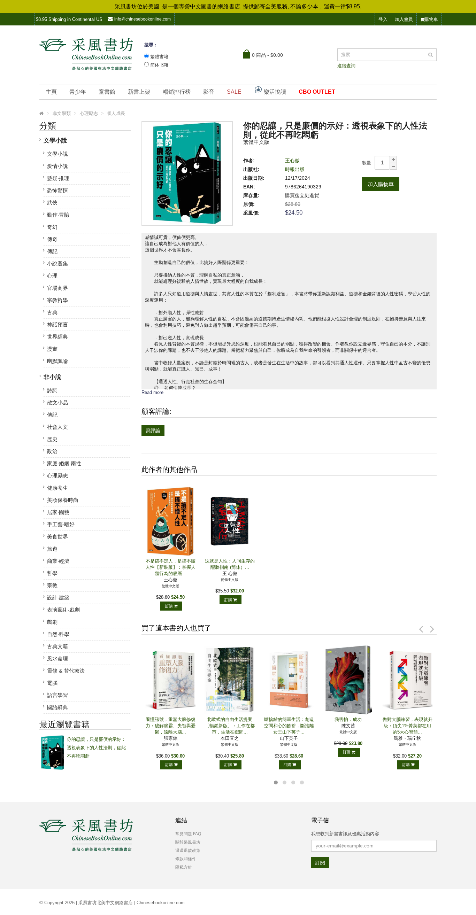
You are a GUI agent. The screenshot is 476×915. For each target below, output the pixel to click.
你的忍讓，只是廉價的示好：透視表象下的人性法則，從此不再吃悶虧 (96, 748)
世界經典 (57, 337)
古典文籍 (57, 646)
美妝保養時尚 (62, 500)
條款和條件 (185, 858)
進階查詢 (346, 65)
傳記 (52, 251)
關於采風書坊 (187, 842)
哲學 (52, 573)
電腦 (52, 683)
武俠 (52, 203)
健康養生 (57, 488)
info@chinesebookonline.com (142, 19)
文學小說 (55, 140)
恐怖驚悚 (57, 190)
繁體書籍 (159, 56)
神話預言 (57, 324)
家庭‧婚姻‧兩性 (64, 463)
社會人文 (57, 427)
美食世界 (57, 537)
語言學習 (57, 695)
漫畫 (52, 349)
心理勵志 (57, 476)
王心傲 (292, 160)
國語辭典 (57, 707)
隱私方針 (183, 867)
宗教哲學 (57, 300)
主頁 (51, 92)
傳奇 (52, 239)
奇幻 (52, 227)
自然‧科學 (58, 634)
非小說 (52, 377)
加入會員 (404, 19)
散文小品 (57, 402)
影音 (208, 92)
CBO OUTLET (317, 92)
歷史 (52, 439)
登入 (382, 19)
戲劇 (52, 622)
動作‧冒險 (58, 215)
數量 (366, 162)
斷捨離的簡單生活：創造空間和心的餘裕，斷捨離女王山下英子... (289, 726)
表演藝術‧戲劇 (63, 610)
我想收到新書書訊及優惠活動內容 (345, 833)
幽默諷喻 (57, 361)
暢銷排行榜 (177, 92)
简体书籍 (159, 65)
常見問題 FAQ (188, 833)
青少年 (77, 92)
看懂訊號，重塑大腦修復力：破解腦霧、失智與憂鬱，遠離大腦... (170, 726)
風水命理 (57, 658)
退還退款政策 (187, 850)
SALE (234, 92)
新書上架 (139, 92)
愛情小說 (57, 166)
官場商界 (57, 288)
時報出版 (295, 169)
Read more (152, 392)
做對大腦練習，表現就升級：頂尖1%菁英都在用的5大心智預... (407, 726)
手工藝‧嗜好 (61, 524)
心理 (52, 276)
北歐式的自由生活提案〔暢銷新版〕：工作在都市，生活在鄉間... (230, 726)
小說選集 (57, 263)
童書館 (107, 92)
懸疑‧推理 (58, 178)
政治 (52, 451)
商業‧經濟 (58, 561)
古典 (52, 312)
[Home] (41, 113)
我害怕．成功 (348, 719)
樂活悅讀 (274, 92)
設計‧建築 (58, 597)
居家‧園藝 (58, 512)
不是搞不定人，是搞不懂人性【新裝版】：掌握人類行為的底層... (170, 567)
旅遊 (52, 549)
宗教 (52, 585)
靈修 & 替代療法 (66, 671)
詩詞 (52, 390)
